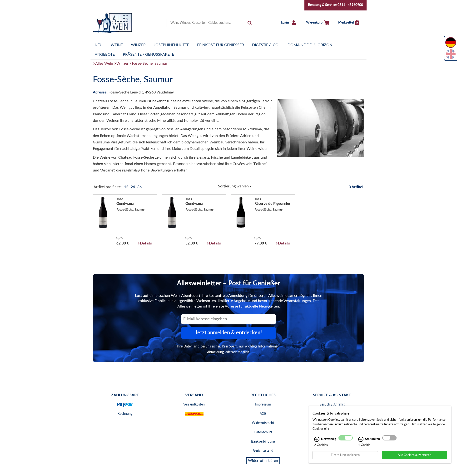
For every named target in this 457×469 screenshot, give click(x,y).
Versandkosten (194, 404)
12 (126, 187)
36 (139, 187)
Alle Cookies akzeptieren (414, 455)
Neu (99, 45)
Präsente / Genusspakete (148, 54)
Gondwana (125, 203)
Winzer (138, 45)
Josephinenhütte (171, 45)
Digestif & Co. (265, 45)
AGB (263, 413)
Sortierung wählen (234, 186)
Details (146, 243)
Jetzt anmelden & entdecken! (228, 332)
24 (133, 187)
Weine (117, 45)
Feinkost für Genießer (220, 45)
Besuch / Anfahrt (332, 404)
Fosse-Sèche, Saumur (149, 63)
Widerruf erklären (263, 461)
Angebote (105, 54)
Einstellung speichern (345, 455)
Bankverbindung (263, 441)
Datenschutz (263, 432)
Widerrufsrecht (263, 423)
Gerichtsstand (263, 450)
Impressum (263, 404)
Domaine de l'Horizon (310, 45)
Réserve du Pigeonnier (272, 203)
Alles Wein (104, 63)
